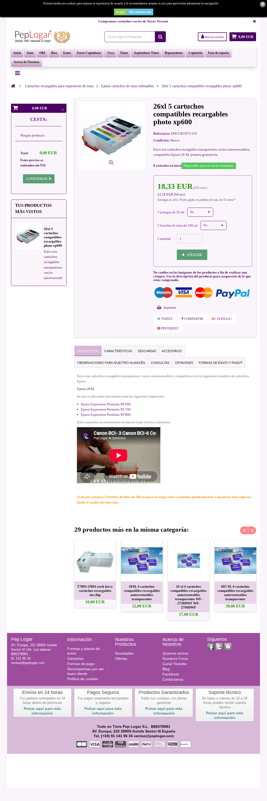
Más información (140, 12)
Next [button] (252, 530)
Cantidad (164, 239)
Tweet (166, 319)
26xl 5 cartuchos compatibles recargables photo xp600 (53, 237)
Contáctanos (172, 679)
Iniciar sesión (214, 37)
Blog (166, 669)
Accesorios (172, 351)
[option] (95, 574)
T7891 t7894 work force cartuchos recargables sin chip (95, 591)
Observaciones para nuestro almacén (111, 362)
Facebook (170, 674)
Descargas (147, 351)
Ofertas (121, 658)
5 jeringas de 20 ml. (171, 212)
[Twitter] (219, 646)
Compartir (193, 319)
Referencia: (161, 133)
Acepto (120, 12)
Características (118, 351)
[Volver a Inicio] (13, 86)
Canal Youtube (174, 664)
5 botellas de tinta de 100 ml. (178, 225)
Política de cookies (82, 679)
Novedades (124, 653)
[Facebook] (210, 646)
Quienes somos (175, 653)
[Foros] (228, 646)
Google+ (224, 319)
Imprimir (170, 307)
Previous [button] (244, 530)
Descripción (88, 351)
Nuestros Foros (175, 658)
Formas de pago (81, 664)
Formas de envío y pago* (220, 362)
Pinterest (169, 328)
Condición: (161, 140)
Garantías (75, 658)
